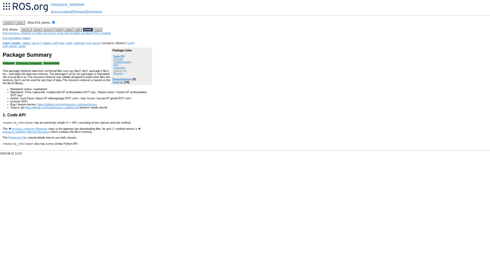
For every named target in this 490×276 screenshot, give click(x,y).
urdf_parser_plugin (14, 46)
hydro (59, 29)
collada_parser (30, 43)
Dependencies (122, 79)
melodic (8, 22)
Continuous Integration (28, 63)
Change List (120, 70)
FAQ (116, 64)
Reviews (118, 73)
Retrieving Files (18, 137)
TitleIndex (79, 11)
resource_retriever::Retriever (29, 128)
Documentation (61, 11)
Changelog (119, 67)
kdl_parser (93, 43)
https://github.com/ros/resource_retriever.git (51, 107)
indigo (68, 29)
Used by (118, 82)
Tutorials (118, 59)
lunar (98, 29)
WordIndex (94, 11)
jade (78, 29)
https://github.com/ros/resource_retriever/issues (67, 104)
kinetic (87, 29)
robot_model (11, 43)
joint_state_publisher (72, 43)
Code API (119, 56)
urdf (130, 43)
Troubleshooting (122, 62)
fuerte (37, 29)
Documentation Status (16, 38)
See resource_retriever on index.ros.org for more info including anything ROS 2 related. (57, 33)
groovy (48, 29)
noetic (20, 22)
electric (26, 29)
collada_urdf (49, 43)
